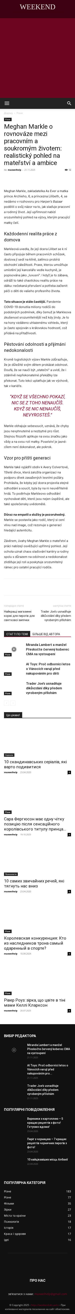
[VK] (30, 179)
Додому (8, 113)
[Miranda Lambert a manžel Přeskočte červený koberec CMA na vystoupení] (14, 649)
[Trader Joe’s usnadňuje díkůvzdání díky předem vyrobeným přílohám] (14, 688)
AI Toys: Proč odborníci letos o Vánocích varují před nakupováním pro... (47, 1069)
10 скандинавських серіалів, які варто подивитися (35, 764)
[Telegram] (57, 179)
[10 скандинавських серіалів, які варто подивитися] (37, 740)
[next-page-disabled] (12, 703)
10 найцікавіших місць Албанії (47, 1159)
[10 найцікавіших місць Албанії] (14, 1164)
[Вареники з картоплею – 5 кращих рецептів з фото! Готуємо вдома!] (14, 1124)
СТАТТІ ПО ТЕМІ (17, 634)
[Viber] (48, 179)
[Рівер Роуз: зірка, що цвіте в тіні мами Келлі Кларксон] (37, 978)
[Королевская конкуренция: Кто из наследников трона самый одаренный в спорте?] (37, 916)
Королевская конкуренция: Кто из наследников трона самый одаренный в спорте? (35, 943)
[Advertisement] (37, 58)
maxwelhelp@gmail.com (50, 1294)
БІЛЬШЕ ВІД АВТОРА (46, 634)
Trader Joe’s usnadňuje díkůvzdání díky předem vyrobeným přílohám (56, 616)
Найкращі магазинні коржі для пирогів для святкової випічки (19, 616)
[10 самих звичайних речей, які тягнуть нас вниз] (37, 859)
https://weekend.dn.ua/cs (45, 1305)
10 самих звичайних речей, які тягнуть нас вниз (34, 883)
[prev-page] (6, 703)
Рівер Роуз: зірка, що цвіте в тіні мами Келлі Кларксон (34, 1003)
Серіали (9, 755)
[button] (6, 103)
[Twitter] (39, 179)
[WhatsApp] (67, 179)
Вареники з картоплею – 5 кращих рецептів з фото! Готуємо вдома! (45, 1122)
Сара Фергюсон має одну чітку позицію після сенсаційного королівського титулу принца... (35, 824)
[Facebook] (21, 179)
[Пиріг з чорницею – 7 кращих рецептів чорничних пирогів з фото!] (14, 1144)
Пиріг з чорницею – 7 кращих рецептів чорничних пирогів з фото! (47, 1143)
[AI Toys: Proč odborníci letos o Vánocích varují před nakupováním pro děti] (14, 669)
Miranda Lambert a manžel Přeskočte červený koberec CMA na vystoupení (47, 649)
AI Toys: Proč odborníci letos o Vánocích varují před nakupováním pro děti (48, 668)
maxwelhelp (14, 169)
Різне (20, 113)
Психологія (11, 874)
